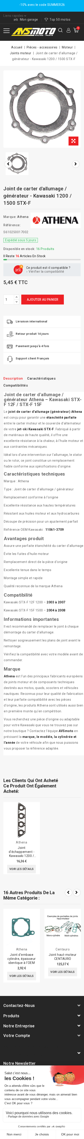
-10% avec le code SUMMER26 (42, 5)
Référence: (12, 225)
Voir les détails (21, 869)
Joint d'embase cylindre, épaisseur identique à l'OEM (21, 959)
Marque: (10, 217)
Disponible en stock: (19, 249)
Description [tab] (13, 378)
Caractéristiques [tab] (41, 378)
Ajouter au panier (42, 299)
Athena (22, 217)
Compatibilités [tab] (15, 385)
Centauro (63, 949)
